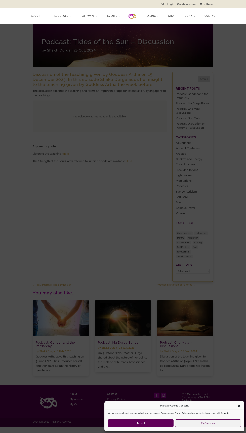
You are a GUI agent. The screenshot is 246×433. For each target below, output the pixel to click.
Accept (141, 423)
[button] (239, 405)
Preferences (208, 423)
